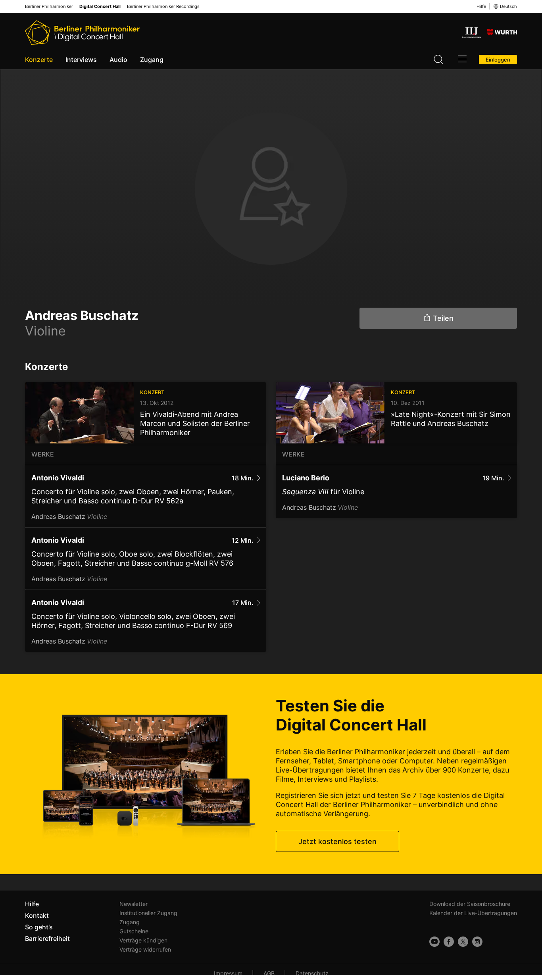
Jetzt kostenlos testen (337, 841)
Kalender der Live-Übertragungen (473, 912)
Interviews (81, 60)
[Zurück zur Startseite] (82, 32)
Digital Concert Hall (100, 6)
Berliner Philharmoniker (49, 6)
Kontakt (37, 915)
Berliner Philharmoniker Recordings (163, 6)
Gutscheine (133, 931)
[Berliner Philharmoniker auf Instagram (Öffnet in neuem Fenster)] (477, 941)
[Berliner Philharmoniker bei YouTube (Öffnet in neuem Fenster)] (434, 941)
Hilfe (481, 6)
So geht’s (39, 927)
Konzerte (39, 60)
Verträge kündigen (143, 940)
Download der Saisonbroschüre (469, 903)
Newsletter (133, 903)
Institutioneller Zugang (148, 912)
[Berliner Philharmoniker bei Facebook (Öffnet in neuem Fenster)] (449, 941)
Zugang (151, 60)
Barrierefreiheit (47, 938)
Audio (118, 60)
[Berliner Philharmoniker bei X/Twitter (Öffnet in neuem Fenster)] (463, 941)
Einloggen (498, 59)
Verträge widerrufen (145, 949)
